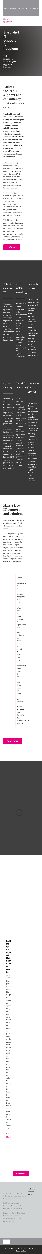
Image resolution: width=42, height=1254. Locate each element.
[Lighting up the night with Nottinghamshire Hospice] (8, 869)
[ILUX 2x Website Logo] (7, 19)
